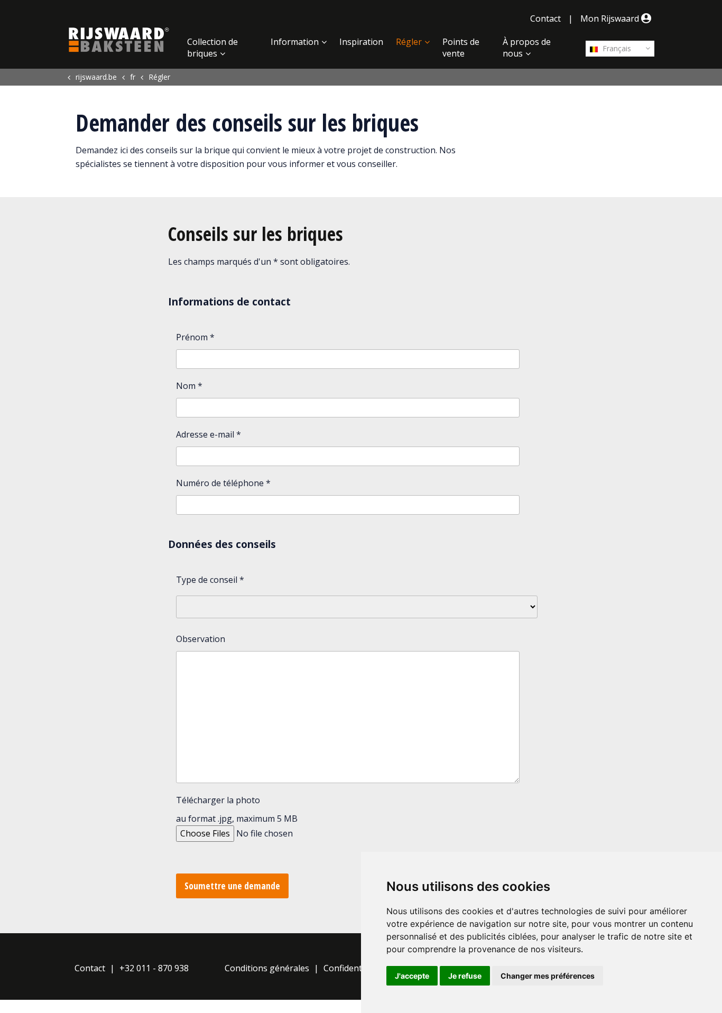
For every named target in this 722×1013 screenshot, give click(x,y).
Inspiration (361, 42)
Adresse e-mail (208, 434)
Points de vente (460, 47)
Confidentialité (352, 968)
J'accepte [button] (412, 975)
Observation (200, 639)
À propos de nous (527, 47)
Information (295, 42)
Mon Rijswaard (610, 18)
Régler (409, 42)
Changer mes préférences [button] (548, 975)
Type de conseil (210, 580)
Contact (545, 18)
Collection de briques (212, 47)
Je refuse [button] (465, 975)
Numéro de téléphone (223, 483)
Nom (189, 386)
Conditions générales (267, 968)
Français (615, 48)
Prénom (195, 337)
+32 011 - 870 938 (154, 968)
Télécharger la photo (218, 800)
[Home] (119, 39)
